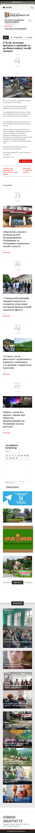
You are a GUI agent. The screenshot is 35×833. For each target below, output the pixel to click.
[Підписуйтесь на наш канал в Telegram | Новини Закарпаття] (17, 498)
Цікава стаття (26, 161)
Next (31, 20)
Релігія (6, 777)
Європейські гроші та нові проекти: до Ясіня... (16, 744)
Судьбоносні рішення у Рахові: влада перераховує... (18, 686)
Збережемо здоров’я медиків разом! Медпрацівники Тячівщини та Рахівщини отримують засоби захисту (16, 239)
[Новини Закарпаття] (17, 15)
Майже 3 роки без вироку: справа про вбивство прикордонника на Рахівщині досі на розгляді (14, 419)
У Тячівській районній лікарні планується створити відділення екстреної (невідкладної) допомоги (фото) (17, 304)
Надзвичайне (8, 722)
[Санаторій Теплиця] (17, 566)
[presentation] (7, 455)
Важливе (7, 759)
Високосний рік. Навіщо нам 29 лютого (27, 170)
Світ (12, 157)
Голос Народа (8, 661)
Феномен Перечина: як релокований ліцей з (18, 642)
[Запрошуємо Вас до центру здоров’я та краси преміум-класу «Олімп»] (18, 539)
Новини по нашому (9, 740)
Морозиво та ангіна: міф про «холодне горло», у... (17, 799)
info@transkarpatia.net (14, 826)
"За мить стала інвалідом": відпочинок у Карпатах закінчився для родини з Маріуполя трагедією (17, 362)
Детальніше (7, 252)
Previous (29, 20)
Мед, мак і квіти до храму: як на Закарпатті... (17, 781)
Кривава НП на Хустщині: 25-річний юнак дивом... (17, 726)
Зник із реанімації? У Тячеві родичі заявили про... (17, 665)
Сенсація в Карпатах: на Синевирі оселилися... (15, 762)
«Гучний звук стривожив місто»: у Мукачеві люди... (16, 704)
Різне (6, 795)
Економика (7, 682)
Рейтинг (29, 37)
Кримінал (7, 701)
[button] (7, 455)
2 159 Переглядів (17, 37)
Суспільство (8, 639)
